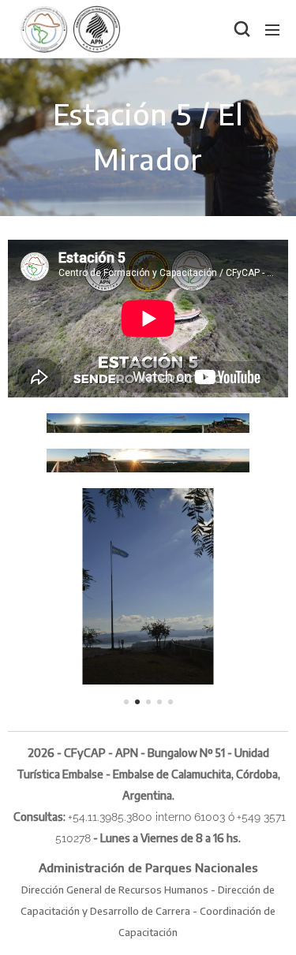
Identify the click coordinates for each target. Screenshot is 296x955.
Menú (272, 29)
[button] (241, 29)
